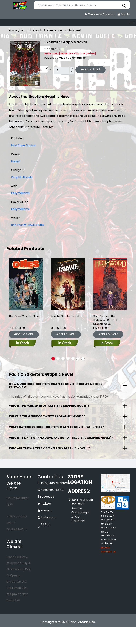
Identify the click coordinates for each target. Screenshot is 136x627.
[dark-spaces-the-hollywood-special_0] (110, 284)
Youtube (46, 510)
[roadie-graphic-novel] (68, 284)
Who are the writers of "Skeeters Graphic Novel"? (49, 448)
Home (12, 30)
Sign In (125, 14)
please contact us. (108, 549)
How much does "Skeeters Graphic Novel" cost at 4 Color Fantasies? (56, 385)
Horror (15, 161)
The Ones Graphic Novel (24, 316)
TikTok (45, 524)
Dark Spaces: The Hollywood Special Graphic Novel (105, 320)
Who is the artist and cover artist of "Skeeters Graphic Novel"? (61, 438)
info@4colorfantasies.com (59, 483)
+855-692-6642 (52, 490)
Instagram (48, 517)
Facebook (47, 497)
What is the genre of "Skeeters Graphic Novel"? (47, 416)
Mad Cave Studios (23, 145)
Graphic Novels (31, 30)
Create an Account (101, 14)
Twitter (46, 504)
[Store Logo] (19, 5)
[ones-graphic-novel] (26, 284)
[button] (53, 358)
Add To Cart (90, 69)
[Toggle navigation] (131, 23)
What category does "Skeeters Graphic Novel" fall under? (56, 427)
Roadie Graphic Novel (65, 316)
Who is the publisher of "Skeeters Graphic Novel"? (49, 406)
